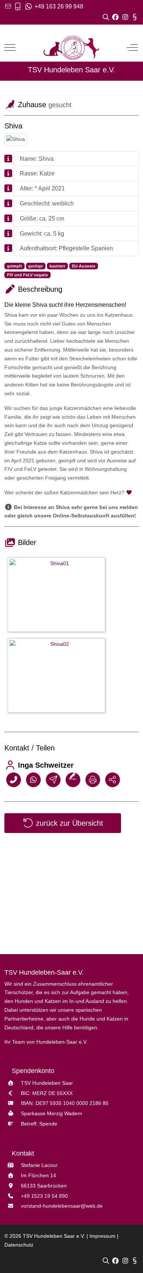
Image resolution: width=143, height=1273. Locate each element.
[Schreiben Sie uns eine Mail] (8, 6)
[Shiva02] (58, 677)
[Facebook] (116, 17)
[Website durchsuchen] (107, 17)
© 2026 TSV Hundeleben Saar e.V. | (46, 1236)
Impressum (102, 1236)
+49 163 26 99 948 (58, 6)
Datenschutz (18, 1245)
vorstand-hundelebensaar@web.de (62, 1206)
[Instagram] (126, 17)
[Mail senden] (53, 779)
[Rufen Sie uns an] (17, 6)
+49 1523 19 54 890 (44, 1196)
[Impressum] (135, 17)
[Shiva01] (58, 596)
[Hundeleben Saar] (71, 47)
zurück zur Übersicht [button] (68, 823)
